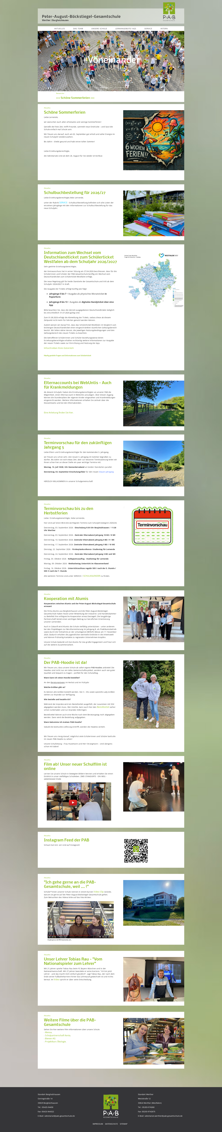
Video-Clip (99, 891)
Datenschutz (111, 1124)
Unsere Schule (99, 28)
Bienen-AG (50, 1038)
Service (148, 28)
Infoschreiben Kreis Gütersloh (59, 348)
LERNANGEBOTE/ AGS (125, 28)
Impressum (98, 1124)
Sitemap (123, 1124)
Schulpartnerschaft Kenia (57, 1035)
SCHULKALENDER (91, 575)
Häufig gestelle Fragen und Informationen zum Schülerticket (67, 356)
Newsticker (159, 93)
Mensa (48, 1032)
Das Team (78, 28)
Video (56, 979)
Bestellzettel (103, 707)
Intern (164, 28)
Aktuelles (59, 28)
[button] (49, 61)
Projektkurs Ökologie (55, 1041)
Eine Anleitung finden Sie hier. (58, 412)
